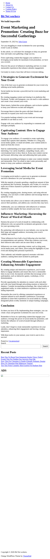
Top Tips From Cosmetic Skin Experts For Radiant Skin (21, 366)
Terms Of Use (11, 11)
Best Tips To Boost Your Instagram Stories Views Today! (22, 357)
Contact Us (10, 7)
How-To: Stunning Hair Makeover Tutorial (17, 363)
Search (3, 343)
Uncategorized (14, 341)
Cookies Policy (11, 9)
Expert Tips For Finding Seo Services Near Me (18, 359)
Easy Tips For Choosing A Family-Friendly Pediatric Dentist (23, 361)
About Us (9, 5)
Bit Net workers (10, 16)
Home (8, 3)
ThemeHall (27, 556)
